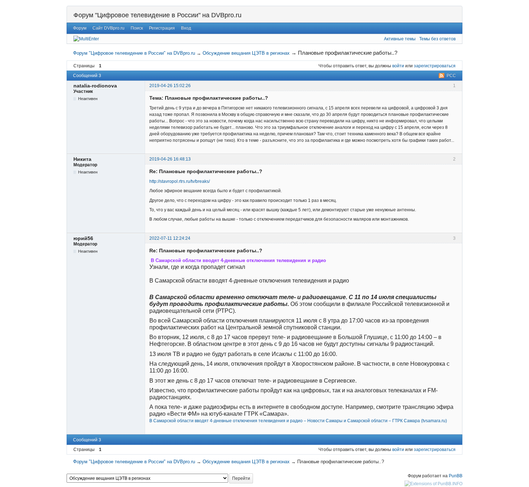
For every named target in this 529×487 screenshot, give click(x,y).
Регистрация (162, 28)
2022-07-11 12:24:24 (169, 238)
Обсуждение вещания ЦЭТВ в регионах (246, 53)
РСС (451, 75)
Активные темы (400, 38)
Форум (79, 28)
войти (398, 65)
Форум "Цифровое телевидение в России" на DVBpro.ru (157, 15)
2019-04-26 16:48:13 (170, 159)
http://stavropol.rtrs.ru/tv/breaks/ (179, 181)
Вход (186, 28)
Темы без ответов (437, 38)
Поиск (137, 28)
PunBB (455, 475)
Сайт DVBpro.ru (108, 28)
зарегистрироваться (435, 65)
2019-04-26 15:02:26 (170, 85)
